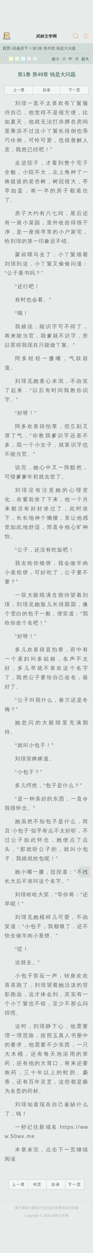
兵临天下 (20, 48)
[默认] (5, 58)
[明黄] (11, 58)
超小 (55, 59)
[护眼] (17, 58)
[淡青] (35, 58)
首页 (6, 48)
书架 (6, 36)
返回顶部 (85, 871)
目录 (46, 90)
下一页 (74, 90)
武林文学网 (46, 36)
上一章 (19, 90)
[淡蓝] (23, 58)
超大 (85, 59)
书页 (37, 1184)
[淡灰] (29, 58)
